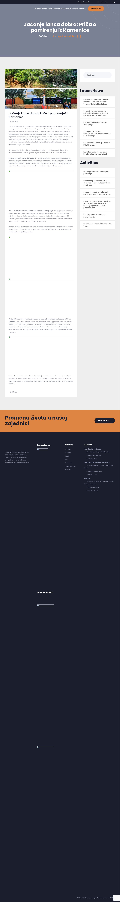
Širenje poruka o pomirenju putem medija (94, 216)
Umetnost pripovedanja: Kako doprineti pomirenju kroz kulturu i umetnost (97, 183)
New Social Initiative (92, 449)
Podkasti (75, 9)
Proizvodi (82, 9)
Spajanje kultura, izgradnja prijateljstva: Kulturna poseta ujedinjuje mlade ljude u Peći (95, 113)
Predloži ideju (96, 9)
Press (80, 2)
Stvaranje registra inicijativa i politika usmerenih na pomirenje (96, 193)
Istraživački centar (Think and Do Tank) (97, 225)
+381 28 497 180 (92, 459)
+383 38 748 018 (92, 491)
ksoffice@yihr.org (93, 487)
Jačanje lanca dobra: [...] (66, 36)
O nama (44, 9)
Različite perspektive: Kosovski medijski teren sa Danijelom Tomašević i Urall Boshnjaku (96, 101)
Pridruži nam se (66, 9)
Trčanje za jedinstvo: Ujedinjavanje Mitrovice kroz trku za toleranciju (97, 133)
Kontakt (68, 470)
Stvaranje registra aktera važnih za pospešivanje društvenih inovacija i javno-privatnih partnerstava (96, 204)
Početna (38, 9)
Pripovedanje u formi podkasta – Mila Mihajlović (97, 144)
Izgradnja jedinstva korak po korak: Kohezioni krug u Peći (95, 153)
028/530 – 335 (92, 475)
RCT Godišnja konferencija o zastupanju (95, 123)
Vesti (50, 9)
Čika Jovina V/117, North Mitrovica (98, 452)
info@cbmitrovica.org (94, 471)
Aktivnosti (56, 9)
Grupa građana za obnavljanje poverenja (96, 172)
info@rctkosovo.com (94, 455)
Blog (66, 459)
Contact (86, 2)
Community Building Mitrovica (97, 462)
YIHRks (87, 478)
